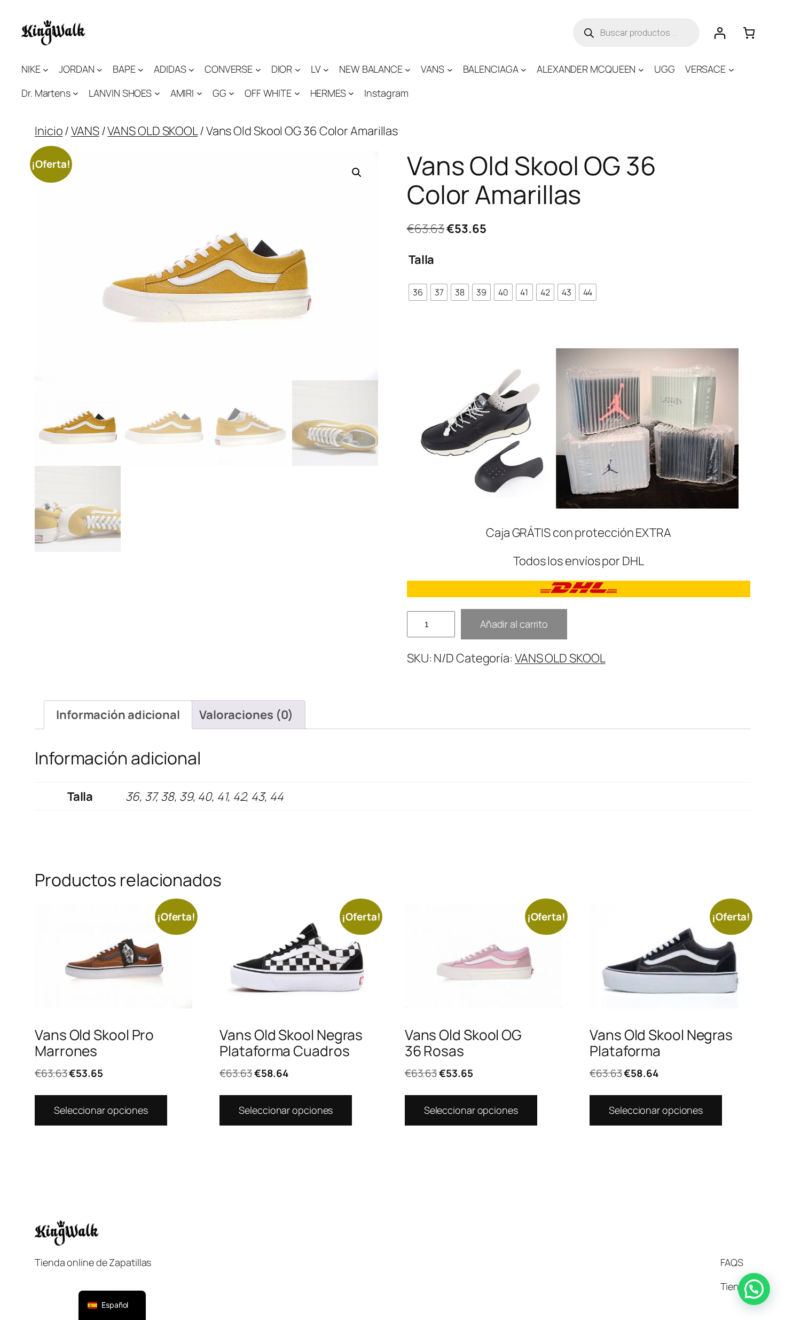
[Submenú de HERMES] (351, 93)
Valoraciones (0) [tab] (246, 715)
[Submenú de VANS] (450, 69)
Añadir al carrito (514, 624)
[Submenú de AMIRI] (199, 93)
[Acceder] (719, 33)
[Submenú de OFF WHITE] (297, 93)
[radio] (418, 292)
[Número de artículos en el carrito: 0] (749, 33)
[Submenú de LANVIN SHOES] (157, 93)
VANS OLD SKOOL (152, 131)
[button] (356, 172)
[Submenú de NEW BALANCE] (408, 69)
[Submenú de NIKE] (46, 69)
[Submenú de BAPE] (141, 69)
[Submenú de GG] (231, 93)
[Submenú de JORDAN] (100, 69)
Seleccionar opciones (101, 1110)
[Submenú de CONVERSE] (258, 69)
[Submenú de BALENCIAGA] (524, 69)
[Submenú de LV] (326, 69)
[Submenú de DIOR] (298, 69)
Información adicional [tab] (118, 715)
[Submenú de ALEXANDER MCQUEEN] (641, 69)
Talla (422, 260)
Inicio (48, 131)
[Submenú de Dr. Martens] (75, 93)
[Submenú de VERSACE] (731, 69)
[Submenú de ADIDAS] (191, 69)
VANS (85, 131)
